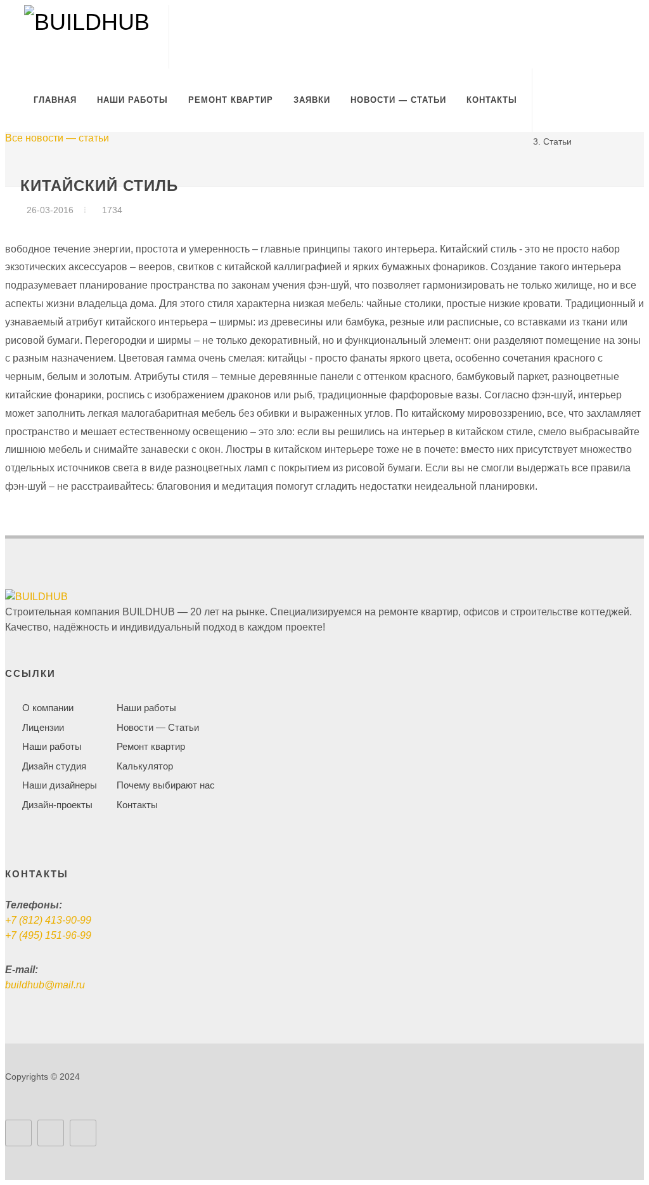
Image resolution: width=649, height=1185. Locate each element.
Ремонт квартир (151, 746)
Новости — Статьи (158, 727)
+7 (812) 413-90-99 (48, 920)
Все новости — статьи (57, 138)
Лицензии (43, 727)
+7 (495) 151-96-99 (48, 935)
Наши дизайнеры (59, 785)
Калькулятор (145, 766)
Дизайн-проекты (57, 804)
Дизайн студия (54, 766)
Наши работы (52, 746)
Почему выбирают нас (166, 785)
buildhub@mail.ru (45, 984)
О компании (48, 707)
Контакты (137, 804)
